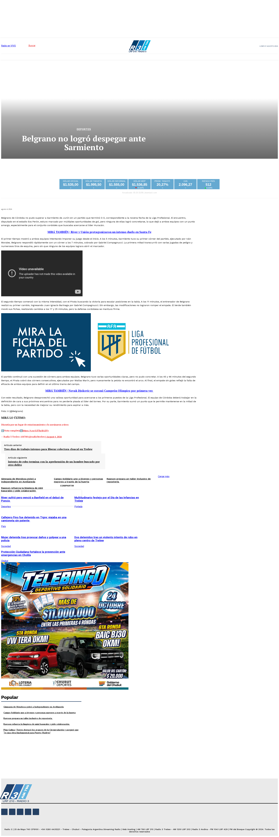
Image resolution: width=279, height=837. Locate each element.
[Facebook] (150, 497)
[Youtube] (36, 812)
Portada (78, 506)
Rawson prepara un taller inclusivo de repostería (28, 718)
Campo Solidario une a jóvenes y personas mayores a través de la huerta (39, 712)
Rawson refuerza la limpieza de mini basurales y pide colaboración (22, 489)
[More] (192, 497)
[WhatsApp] (181, 497)
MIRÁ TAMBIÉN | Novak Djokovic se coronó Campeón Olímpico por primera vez (99, 390)
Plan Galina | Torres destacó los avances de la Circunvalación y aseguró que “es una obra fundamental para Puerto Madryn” (40, 731)
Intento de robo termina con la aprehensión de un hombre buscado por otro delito (54, 463)
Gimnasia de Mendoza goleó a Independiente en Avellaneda (33, 706)
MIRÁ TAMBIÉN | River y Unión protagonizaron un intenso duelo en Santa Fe (99, 232)
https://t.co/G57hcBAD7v (36, 430)
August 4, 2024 (54, 436)
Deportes (84, 129)
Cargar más (163, 476)
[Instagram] (12, 812)
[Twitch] (20, 812)
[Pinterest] (171, 497)
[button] (26, 45)
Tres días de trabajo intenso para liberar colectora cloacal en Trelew (48, 449)
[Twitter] (160, 497)
